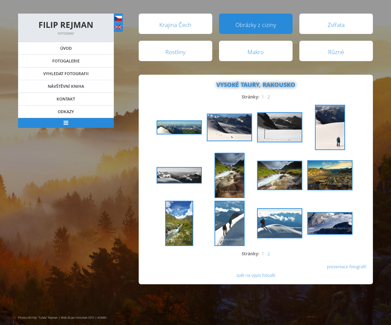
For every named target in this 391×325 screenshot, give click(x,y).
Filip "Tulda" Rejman (44, 317)
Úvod (66, 48)
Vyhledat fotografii (66, 73)
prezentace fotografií (346, 267)
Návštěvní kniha (66, 86)
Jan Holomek (79, 317)
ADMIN (101, 317)
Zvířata (336, 25)
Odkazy (66, 111)
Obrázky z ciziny (255, 25)
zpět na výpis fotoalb (255, 275)
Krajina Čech (175, 25)
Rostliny (175, 52)
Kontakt (66, 99)
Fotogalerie (66, 61)
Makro (256, 52)
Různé (336, 52)
